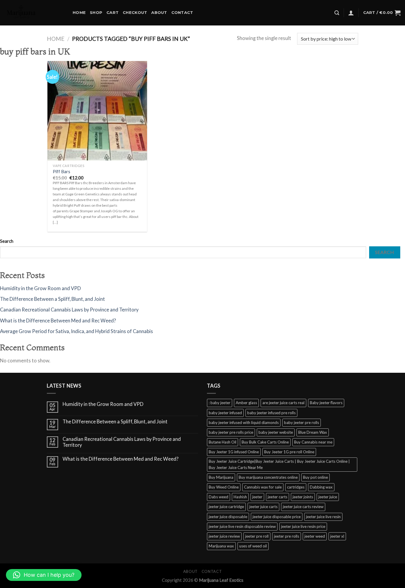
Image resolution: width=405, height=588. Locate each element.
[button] (44, 575)
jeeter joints (303, 496)
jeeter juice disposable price (277, 516)
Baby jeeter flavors (326, 402)
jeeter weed (314, 536)
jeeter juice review (224, 536)
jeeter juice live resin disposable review (242, 526)
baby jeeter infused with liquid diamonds (244, 422)
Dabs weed (218, 496)
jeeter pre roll (257, 536)
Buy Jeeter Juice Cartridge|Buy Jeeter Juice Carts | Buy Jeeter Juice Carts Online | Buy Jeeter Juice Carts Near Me (279, 464)
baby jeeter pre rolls (301, 422)
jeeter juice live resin (323, 516)
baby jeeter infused (225, 412)
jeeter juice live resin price (303, 526)
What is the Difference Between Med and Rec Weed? (58, 321)
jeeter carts (277, 496)
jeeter (257, 496)
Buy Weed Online (224, 487)
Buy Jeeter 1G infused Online (234, 451)
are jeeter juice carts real (283, 402)
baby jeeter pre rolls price (231, 432)
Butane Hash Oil (222, 442)
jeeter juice (327, 496)
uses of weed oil (253, 546)
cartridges (295, 487)
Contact (182, 12)
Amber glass (246, 402)
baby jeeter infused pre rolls (271, 412)
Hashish (240, 496)
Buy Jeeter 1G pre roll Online (289, 451)
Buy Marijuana (221, 477)
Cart (112, 12)
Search (6, 241)
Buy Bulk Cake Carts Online (265, 442)
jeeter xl (337, 536)
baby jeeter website (276, 432)
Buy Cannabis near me (313, 442)
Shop (96, 12)
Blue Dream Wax (312, 432)
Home (79, 12)
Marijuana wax (221, 546)
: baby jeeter (219, 402)
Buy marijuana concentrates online (268, 477)
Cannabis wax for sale (263, 487)
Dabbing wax (321, 487)
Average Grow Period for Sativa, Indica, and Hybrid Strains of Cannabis (76, 331)
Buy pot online (315, 477)
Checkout (135, 12)
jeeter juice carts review (303, 506)
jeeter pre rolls (286, 536)
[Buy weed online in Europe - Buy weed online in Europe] (34, 12)
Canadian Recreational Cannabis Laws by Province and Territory (69, 310)
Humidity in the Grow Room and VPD (40, 288)
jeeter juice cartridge (226, 506)
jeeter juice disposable (228, 516)
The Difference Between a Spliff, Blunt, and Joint (52, 299)
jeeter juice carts (263, 506)
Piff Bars (61, 171)
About (159, 12)
